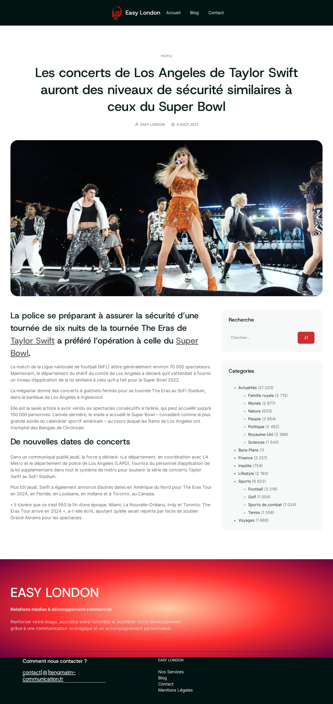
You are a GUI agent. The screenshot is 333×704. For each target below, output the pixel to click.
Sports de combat (265, 504)
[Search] (306, 337)
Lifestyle (246, 473)
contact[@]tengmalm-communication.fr (49, 675)
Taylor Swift (32, 340)
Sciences (256, 442)
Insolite (245, 465)
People (166, 56)
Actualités (247, 387)
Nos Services (171, 671)
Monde (254, 403)
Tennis (254, 512)
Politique (256, 426)
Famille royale (261, 395)
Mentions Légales (175, 690)
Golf (252, 496)
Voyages (246, 520)
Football (255, 489)
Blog (162, 677)
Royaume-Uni (260, 434)
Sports (244, 481)
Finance (245, 457)
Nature (254, 411)
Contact (166, 684)
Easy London (143, 13)
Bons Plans (248, 450)
